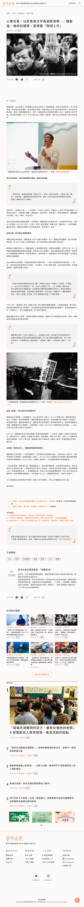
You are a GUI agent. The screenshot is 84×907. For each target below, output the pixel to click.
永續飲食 (30, 806)
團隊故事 (9, 855)
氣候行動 (29, 13)
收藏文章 (36, 79)
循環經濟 (30, 773)
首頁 (8, 13)
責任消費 (22, 788)
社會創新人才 (47, 858)
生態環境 (21, 13)
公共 (50, 559)
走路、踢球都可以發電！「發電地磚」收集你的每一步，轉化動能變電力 (41, 632)
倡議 (35, 559)
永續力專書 (29, 862)
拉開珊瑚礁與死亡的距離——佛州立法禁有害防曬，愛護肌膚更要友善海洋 (17, 660)
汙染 (9, 559)
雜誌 (43, 559)
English (9, 862)
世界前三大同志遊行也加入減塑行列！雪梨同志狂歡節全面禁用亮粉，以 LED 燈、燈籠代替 (66, 660)
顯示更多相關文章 (42, 674)
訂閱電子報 (66, 865)
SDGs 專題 (29, 858)
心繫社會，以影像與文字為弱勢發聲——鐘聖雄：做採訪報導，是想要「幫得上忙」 (66, 632)
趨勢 (42, 637)
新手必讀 (28, 855)
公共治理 (42, 627)
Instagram (69, 862)
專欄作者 (9, 858)
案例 (18, 31)
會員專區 (72, 3)
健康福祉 (22, 755)
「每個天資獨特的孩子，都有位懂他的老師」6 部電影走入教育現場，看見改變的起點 (43, 730)
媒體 (57, 559)
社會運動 (26, 559)
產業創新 (34, 627)
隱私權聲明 (42, 900)
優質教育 (22, 738)
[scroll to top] (77, 900)
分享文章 (10, 79)
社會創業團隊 (47, 855)
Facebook (69, 858)
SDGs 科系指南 (48, 862)
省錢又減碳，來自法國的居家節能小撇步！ (31, 783)
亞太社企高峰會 (62, 172)
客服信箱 (66, 855)
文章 (14, 13)
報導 (17, 559)
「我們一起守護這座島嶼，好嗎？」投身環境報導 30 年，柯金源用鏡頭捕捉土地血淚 (17, 632)
